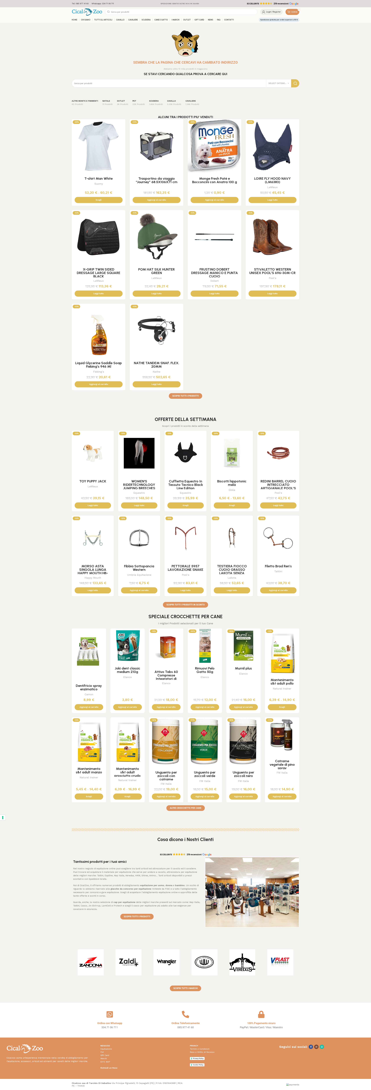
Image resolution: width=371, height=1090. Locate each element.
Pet (102, 1052)
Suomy (98, 183)
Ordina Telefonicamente (185, 1023)
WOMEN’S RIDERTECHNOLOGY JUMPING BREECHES (139, 484)
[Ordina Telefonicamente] (185, 1014)
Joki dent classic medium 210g (127, 670)
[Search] (295, 83)
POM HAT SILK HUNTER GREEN (156, 271)
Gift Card (104, 1055)
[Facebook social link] (311, 1047)
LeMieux (272, 187)
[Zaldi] (129, 962)
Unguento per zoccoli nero (243, 774)
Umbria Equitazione (139, 574)
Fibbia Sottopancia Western (139, 568)
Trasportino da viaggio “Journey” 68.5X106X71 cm (156, 180)
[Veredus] (242, 962)
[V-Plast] (280, 962)
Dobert (214, 280)
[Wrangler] (167, 962)
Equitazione (106, 1049)
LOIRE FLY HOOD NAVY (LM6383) (272, 180)
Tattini (278, 571)
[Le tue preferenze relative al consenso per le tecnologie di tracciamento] (3, 817)
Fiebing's (98, 371)
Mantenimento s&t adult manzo (89, 770)
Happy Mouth (92, 577)
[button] (272, 3)
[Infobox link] (80, 3)
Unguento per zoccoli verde (204, 774)
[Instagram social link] (316, 1047)
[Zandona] (91, 962)
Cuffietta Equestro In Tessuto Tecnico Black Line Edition (185, 484)
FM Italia (166, 783)
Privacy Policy (198, 1058)
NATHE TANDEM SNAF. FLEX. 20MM (156, 365)
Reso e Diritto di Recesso (202, 1052)
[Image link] (25, 1048)
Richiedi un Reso (108, 1068)
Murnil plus (243, 668)
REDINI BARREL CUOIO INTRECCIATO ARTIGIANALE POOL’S (278, 484)
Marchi (103, 1058)
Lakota (232, 577)
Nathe (156, 371)
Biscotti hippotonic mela (232, 483)
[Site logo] (87, 11)
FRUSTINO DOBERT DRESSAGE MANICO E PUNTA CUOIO (214, 272)
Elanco (127, 677)
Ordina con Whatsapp (109, 1023)
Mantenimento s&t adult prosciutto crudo (127, 772)
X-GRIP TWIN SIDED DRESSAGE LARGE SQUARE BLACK (98, 272)
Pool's (272, 278)
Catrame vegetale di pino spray (282, 764)
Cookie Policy (198, 1065)
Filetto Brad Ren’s (278, 566)
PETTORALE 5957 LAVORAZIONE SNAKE (185, 568)
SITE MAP (105, 1062)
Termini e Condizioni (199, 1049)
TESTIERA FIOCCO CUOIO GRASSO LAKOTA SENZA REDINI (232, 571)
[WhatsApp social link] (322, 1047)
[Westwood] (204, 962)
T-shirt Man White (98, 178)
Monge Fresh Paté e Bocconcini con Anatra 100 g (214, 180)
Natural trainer (282, 688)
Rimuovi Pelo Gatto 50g (204, 670)
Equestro (139, 492)
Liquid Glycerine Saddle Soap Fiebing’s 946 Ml (98, 365)
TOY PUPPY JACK (92, 481)
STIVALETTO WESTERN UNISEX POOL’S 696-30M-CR (272, 271)
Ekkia (232, 489)
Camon (88, 694)
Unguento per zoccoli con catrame (166, 775)
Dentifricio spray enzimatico (89, 687)
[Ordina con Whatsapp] (109, 1014)
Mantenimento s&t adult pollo (282, 681)
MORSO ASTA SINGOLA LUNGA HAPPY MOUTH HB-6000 (93, 571)
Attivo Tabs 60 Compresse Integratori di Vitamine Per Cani (166, 677)
